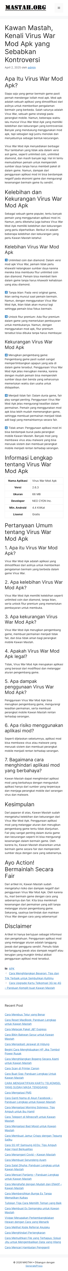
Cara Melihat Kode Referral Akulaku (27, 1227)
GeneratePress (34, 1265)
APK (11, 968)
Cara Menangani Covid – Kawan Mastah (30, 1154)
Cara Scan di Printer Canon (22, 1068)
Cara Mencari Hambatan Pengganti (27, 1247)
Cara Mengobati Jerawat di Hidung (27, 1044)
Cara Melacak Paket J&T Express (25, 1029)
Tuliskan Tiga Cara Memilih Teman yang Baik (33, 1203)
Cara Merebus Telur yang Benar (25, 1014)
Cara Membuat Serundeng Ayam (25, 1160)
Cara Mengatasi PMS (18, 1092)
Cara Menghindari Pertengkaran (25, 1232)
